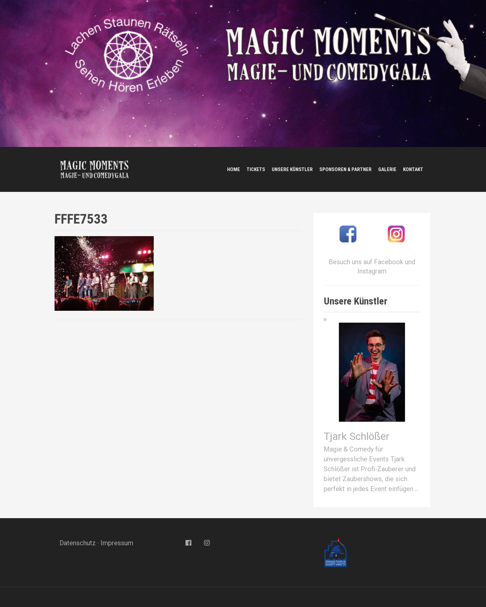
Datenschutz (78, 543)
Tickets (256, 169)
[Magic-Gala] (94, 169)
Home (233, 169)
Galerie (387, 169)
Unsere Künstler (292, 169)
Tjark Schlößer (356, 436)
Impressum (117, 543)
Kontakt (413, 169)
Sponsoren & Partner (345, 169)
